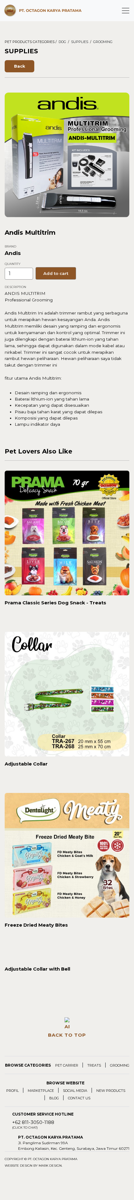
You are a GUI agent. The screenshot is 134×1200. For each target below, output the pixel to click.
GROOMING (102, 42)
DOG (62, 42)
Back (19, 66)
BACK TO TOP (67, 1035)
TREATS (94, 1065)
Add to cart (55, 273)
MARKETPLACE (41, 1090)
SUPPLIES (79, 42)
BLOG (54, 1098)
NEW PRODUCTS (110, 1090)
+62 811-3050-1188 (33, 1124)
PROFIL (12, 1090)
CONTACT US (79, 1098)
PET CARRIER (66, 1065)
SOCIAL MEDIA (75, 1090)
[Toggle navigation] (125, 10)
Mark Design (50, 1166)
